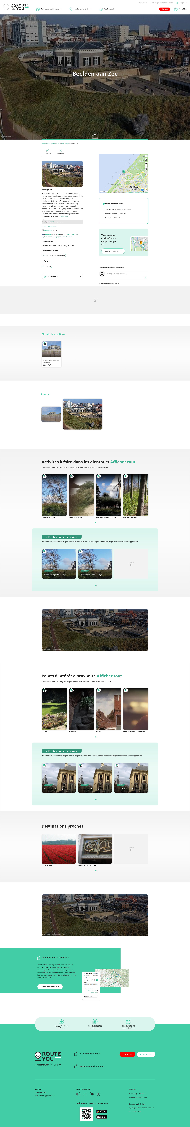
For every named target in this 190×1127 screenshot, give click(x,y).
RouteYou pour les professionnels (162, 3)
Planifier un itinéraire (90, 1053)
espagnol (58, 237)
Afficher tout (122, 462)
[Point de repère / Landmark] (135, 709)
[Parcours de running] (135, 495)
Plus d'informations (49, 226)
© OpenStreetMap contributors (140, 192)
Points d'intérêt (45, 143)
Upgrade (165, 9)
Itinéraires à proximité (113, 251)
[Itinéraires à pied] (54, 495)
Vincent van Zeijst (9, 136)
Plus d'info (64, 216)
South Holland (60, 143)
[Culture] (54, 709)
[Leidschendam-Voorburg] (95, 849)
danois (50, 237)
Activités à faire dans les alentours (118, 210)
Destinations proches (113, 217)
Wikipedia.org (50, 221)
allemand (74, 234)
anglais (44, 237)
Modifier (60, 154)
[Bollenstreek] (59, 849)
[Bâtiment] (81, 709)
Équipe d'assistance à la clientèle (143, 1108)
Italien (68, 234)
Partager (48, 154)
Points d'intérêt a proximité (115, 213)
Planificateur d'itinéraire (50, 987)
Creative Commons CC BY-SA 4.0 (17, 138)
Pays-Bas (53, 143)
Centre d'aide (136, 1111)
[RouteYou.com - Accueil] (19, 7)
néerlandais (67, 237)
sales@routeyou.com (139, 1097)
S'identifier (146, 1054)
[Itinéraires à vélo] (81, 495)
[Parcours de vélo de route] (108, 495)
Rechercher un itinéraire (92, 1066)
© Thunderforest (129, 192)
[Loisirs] (108, 709)
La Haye (67, 143)
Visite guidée (143, 3)
